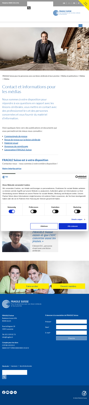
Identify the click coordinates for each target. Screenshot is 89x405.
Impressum (14, 366)
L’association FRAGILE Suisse (18, 149)
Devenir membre (68, 286)
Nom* (47, 327)
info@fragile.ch (7, 337)
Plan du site (5, 366)
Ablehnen (44, 226)
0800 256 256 (14, 3)
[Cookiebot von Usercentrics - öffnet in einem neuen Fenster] (77, 177)
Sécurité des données (26, 366)
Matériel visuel (11, 143)
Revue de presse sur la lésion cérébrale (22, 139)
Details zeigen (77, 219)
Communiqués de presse (15, 136)
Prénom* (48, 322)
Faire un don (32, 286)
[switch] (33, 211)
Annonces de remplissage (16, 146)
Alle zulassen (73, 226)
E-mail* (47, 333)
